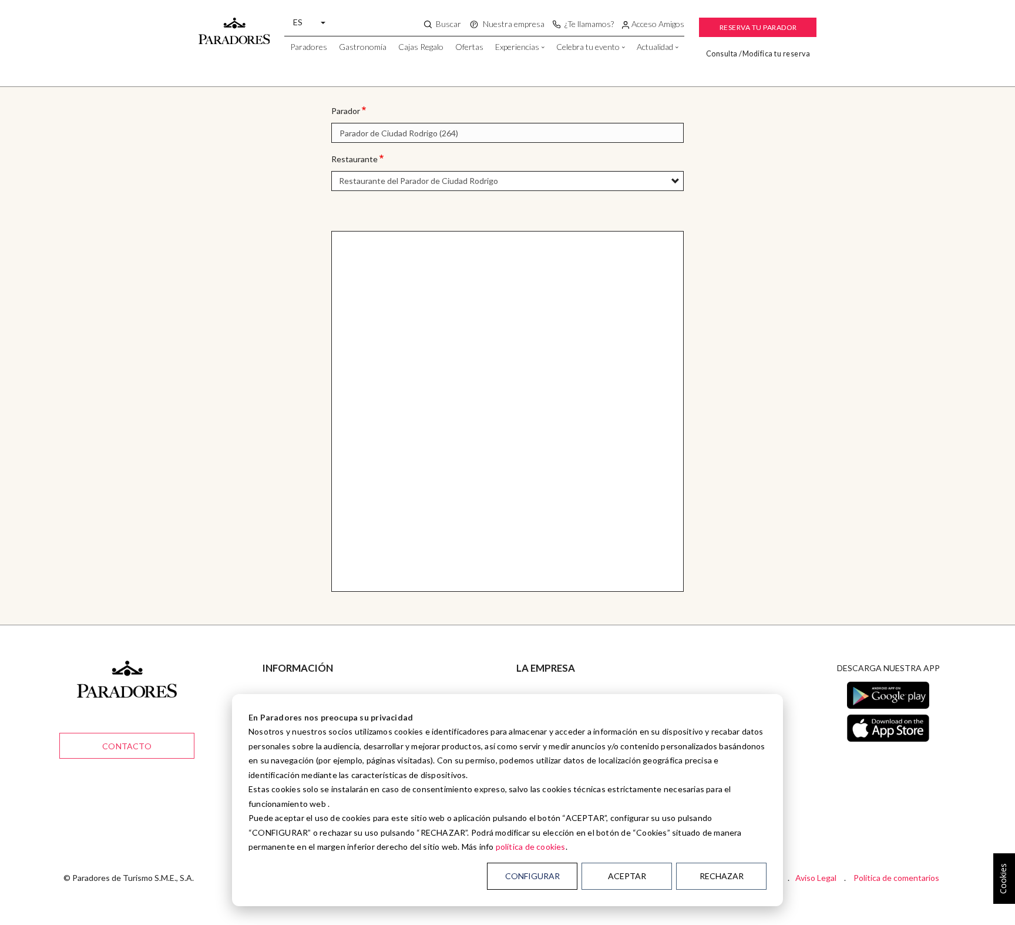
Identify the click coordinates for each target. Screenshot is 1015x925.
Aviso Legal (815, 878)
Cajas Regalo (420, 47)
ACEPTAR (627, 876)
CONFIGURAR (532, 876)
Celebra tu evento (588, 47)
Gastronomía (362, 47)
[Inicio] (234, 25)
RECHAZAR (722, 876)
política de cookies (531, 847)
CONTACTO (127, 746)
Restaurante (354, 159)
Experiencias (517, 47)
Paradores (308, 47)
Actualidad (655, 47)
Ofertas (469, 47)
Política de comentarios (896, 878)
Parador (345, 111)
